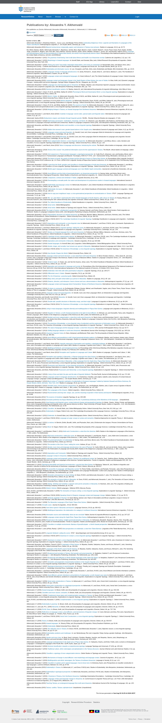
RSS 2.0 (124, 35)
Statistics (96, 702)
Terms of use (132, 719)
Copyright (65, 702)
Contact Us (74, 17)
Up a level (32, 32)
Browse (58, 17)
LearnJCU (115, 2)
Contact (128, 2)
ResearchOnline (27, 17)
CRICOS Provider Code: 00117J (45, 719)
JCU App (89, 2)
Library (101, 2)
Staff (77, 2)
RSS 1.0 (115, 35)
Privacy (140, 719)
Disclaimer (147, 719)
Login (137, 17)
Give (139, 2)
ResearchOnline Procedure (81, 702)
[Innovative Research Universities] (27, 711)
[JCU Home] (27, 8)
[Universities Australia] (42, 711)
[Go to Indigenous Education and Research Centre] (92, 711)
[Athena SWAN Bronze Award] (15, 711)
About (40, 17)
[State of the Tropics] (59, 711)
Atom (108, 35)
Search (48, 17)
